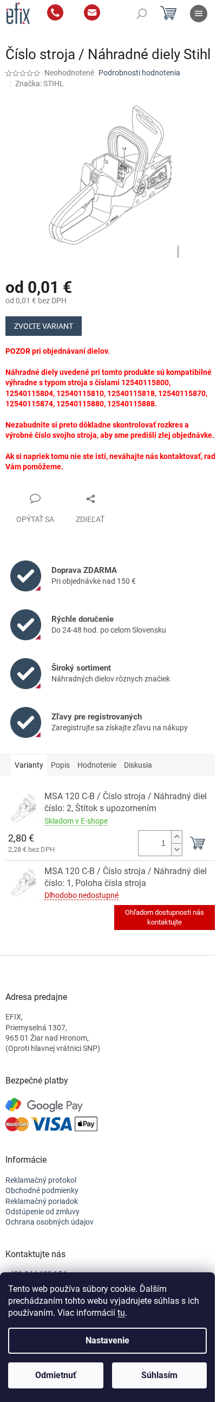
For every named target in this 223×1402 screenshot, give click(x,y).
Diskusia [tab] (138, 765)
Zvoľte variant (43, 326)
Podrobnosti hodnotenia (139, 72)
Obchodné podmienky (41, 1190)
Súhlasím (159, 1375)
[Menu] (198, 13)
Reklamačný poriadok (41, 1201)
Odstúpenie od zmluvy (42, 1211)
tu (121, 1313)
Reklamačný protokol (40, 1180)
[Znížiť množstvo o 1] (176, 849)
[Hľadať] (142, 13)
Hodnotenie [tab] (96, 765)
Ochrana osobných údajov (49, 1222)
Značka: (39, 83)
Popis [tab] (60, 765)
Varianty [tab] (29, 765)
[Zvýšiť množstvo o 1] (176, 837)
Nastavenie (107, 1340)
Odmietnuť (55, 1375)
